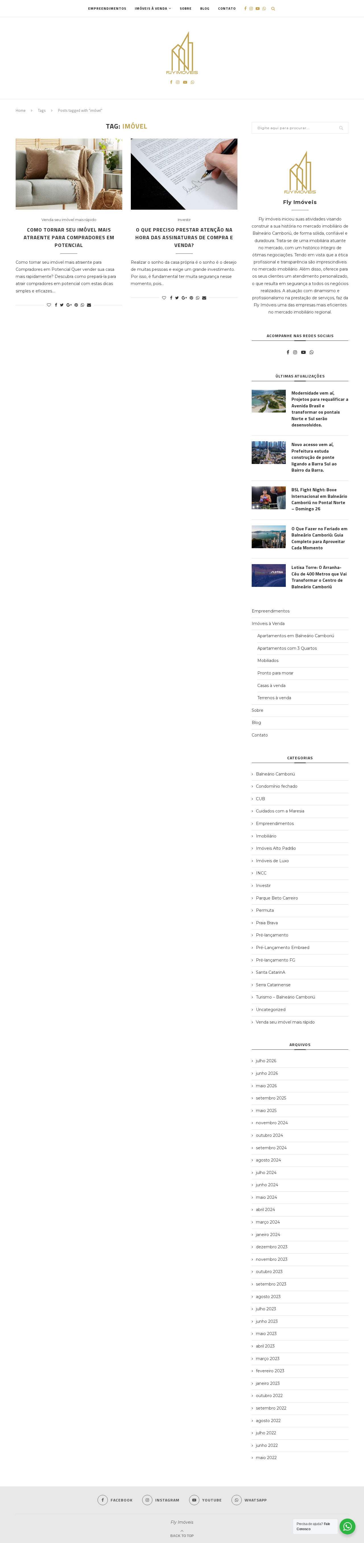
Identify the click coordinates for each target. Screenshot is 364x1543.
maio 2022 (266, 1457)
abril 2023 (265, 1346)
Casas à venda (271, 685)
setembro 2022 (271, 1408)
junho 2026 (267, 1073)
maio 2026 (266, 1085)
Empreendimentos (107, 8)
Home (21, 110)
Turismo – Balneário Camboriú (285, 997)
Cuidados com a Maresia (280, 811)
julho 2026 (266, 1060)
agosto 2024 (268, 1160)
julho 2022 (266, 1432)
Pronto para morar (275, 673)
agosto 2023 (268, 1296)
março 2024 (268, 1222)
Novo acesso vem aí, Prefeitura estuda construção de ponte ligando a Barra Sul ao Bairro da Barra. (314, 457)
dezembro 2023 (272, 1246)
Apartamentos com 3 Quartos (287, 648)
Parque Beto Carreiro (277, 898)
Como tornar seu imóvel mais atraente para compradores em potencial (69, 237)
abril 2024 (265, 1209)
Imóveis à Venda (151, 8)
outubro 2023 (269, 1271)
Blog (205, 8)
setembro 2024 (271, 1147)
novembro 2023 (272, 1259)
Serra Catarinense (273, 984)
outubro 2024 (269, 1135)
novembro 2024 (272, 1122)
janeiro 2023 (268, 1383)
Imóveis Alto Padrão (276, 848)
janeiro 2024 (268, 1234)
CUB (260, 798)
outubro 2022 (269, 1395)
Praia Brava (267, 922)
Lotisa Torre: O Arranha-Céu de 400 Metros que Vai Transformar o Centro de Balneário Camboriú (319, 577)
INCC (261, 873)
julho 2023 (266, 1308)
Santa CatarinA (270, 972)
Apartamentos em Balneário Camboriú (295, 635)
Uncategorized (271, 1009)
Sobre (186, 8)
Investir (184, 220)
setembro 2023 (271, 1284)
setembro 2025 (271, 1098)
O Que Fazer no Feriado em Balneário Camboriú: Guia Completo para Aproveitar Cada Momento (319, 538)
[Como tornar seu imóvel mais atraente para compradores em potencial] (69, 174)
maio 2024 (266, 1197)
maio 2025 (266, 1110)
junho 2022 (267, 1445)
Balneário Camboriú (275, 774)
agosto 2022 (268, 1420)
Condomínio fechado (276, 786)
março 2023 (268, 1358)
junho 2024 (267, 1184)
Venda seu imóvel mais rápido (69, 220)
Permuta (265, 910)
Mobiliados (267, 660)
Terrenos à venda (274, 697)
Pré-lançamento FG (275, 960)
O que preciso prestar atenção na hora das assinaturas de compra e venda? (184, 237)
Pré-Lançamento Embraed (282, 947)
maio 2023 (266, 1333)
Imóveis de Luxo (272, 860)
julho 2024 (266, 1172)
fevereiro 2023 (270, 1370)
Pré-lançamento (272, 935)
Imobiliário (266, 836)
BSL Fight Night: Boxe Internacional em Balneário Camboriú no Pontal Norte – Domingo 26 (319, 499)
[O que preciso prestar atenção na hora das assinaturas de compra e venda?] (184, 174)
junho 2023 (267, 1321)
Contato (227, 8)
